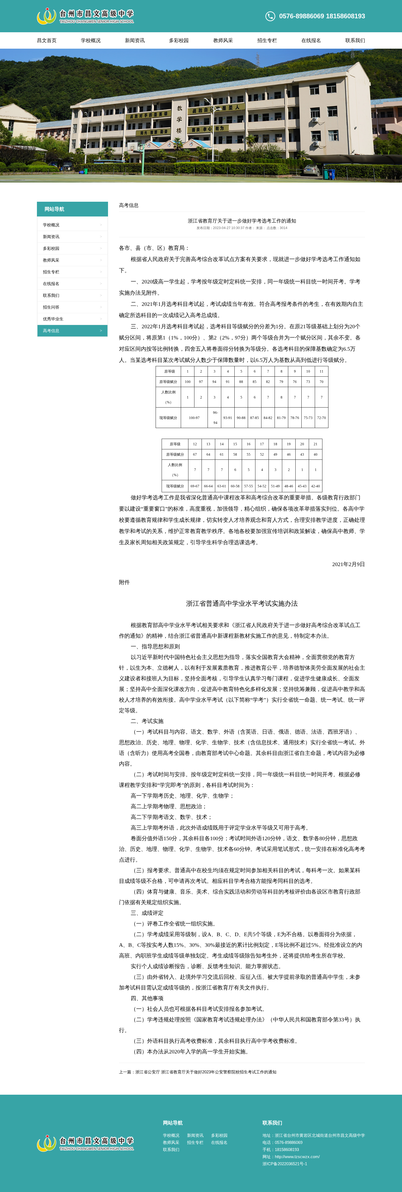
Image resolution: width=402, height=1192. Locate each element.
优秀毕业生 (72, 319)
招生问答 (72, 307)
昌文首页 (47, 40)
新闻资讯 (135, 40)
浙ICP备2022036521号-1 (285, 1163)
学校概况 (91, 40)
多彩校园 (179, 40)
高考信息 (72, 330)
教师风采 (223, 40)
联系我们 (355, 40)
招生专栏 (267, 40)
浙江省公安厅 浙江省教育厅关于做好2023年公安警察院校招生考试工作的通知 (205, 1072)
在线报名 (311, 40)
